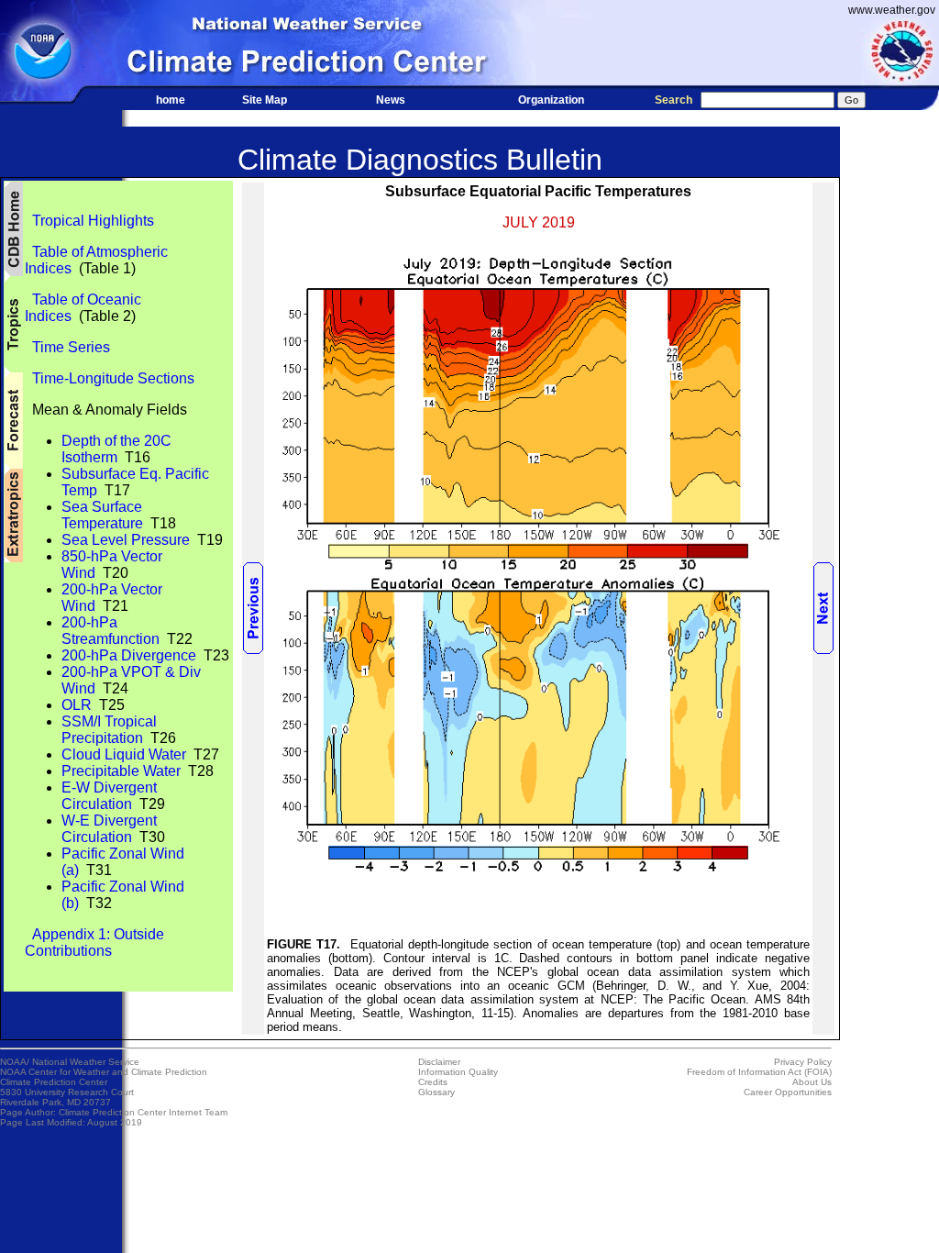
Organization (551, 100)
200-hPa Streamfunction (110, 631)
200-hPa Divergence (128, 655)
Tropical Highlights (89, 220)
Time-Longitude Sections (109, 378)
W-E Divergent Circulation (109, 829)
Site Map (264, 100)
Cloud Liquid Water (123, 754)
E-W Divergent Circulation (109, 796)
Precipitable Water (121, 771)
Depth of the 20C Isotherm (116, 449)
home (170, 100)
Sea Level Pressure (125, 540)
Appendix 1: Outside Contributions (94, 942)
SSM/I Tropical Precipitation (109, 730)
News (390, 100)
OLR (76, 705)
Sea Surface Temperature (102, 515)
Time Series (67, 347)
